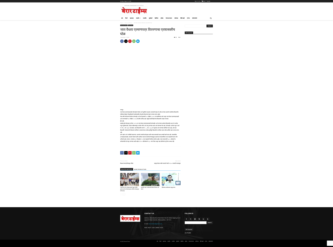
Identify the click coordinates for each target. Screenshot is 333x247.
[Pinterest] (130, 41)
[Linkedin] (203, 219)
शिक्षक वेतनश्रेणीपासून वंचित (126, 163)
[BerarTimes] (130, 218)
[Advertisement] (179, 10)
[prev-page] (121, 194)
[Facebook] (122, 41)
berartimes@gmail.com (155, 224)
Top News (131, 25)
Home (121, 23)
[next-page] (124, 194)
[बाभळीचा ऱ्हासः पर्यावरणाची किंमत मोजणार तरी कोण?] (150, 179)
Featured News (128, 23)
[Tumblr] (207, 219)
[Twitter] (190, 219)
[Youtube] (195, 219)
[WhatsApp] (134, 41)
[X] (126, 41)
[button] (211, 18)
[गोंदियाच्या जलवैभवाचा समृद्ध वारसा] (171, 179)
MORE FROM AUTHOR (140, 169)
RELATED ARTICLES (126, 169)
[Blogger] (199, 219)
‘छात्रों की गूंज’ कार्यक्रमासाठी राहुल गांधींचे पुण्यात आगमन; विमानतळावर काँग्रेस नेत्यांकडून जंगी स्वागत (129, 189)
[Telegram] (138, 41)
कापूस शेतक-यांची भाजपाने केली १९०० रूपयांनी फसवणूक (167, 163)
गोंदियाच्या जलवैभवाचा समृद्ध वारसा (168, 187)
